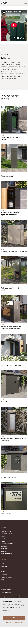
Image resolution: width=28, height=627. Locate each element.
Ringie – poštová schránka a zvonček (14, 251)
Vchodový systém (6, 553)
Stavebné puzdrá (6, 531)
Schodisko (4, 546)
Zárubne (3, 536)
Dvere (3, 538)
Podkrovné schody (6, 533)
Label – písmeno (7, 514)
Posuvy (3, 541)
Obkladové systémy (7, 543)
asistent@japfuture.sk (7, 592)
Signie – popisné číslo (8, 477)
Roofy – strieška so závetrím (11, 365)
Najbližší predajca (8, 597)
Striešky (3, 551)
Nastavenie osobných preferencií (14, 622)
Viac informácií (6, 610)
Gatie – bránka (6, 402)
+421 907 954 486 (6, 589)
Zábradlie (4, 548)
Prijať (14, 617)
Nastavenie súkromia (6, 577)
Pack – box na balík (7, 176)
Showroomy (4, 566)
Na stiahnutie (4, 569)
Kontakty (3, 571)
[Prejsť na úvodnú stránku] (4, 2)
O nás (2, 563)
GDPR (2, 579)
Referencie (4, 574)
